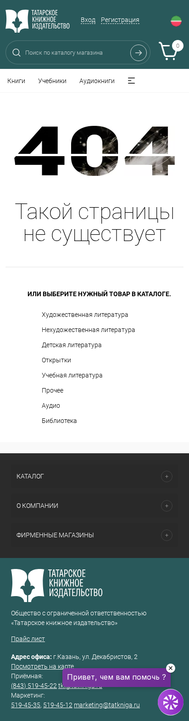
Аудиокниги (97, 80)
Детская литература (72, 345)
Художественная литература (85, 314)
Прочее (52, 390)
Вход (88, 19)
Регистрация (120, 19)
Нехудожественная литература (88, 329)
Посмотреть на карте (42, 666)
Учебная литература (72, 375)
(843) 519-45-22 (34, 685)
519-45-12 (57, 705)
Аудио (51, 405)
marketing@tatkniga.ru (107, 705)
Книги (16, 80)
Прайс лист (28, 638)
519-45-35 (25, 705)
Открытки (56, 360)
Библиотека (59, 420)
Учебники (52, 80)
